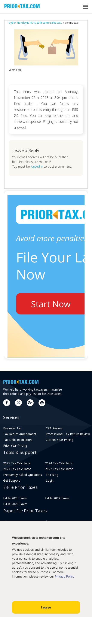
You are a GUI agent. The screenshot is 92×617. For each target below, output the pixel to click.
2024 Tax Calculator (59, 463)
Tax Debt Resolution (17, 440)
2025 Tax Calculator (17, 463)
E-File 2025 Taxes (15, 498)
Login (49, 480)
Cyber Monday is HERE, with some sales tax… (35, 23)
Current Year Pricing (59, 440)
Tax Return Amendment (19, 434)
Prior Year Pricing (15, 445)
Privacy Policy (64, 576)
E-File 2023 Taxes (15, 504)
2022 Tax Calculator (59, 469)
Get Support (11, 480)
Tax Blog (52, 475)
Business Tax (12, 428)
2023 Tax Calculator (17, 469)
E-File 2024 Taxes (57, 498)
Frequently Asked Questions (22, 475)
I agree (46, 607)
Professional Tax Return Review (67, 434)
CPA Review (54, 428)
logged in (37, 166)
